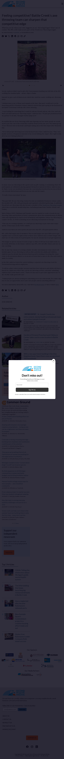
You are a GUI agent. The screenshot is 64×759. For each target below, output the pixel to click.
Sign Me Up (32, 390)
